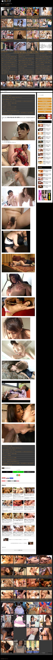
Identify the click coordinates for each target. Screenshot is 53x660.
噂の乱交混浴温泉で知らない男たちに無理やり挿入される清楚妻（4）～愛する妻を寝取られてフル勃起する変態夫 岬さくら (18, 112)
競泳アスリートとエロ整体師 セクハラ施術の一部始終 (25, 64)
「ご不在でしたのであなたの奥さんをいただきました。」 (43, 68)
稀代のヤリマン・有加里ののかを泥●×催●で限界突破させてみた (10, 110)
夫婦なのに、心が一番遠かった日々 (7, 95)
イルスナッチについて (44, 98)
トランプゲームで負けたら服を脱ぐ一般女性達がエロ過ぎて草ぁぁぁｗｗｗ (9, 56)
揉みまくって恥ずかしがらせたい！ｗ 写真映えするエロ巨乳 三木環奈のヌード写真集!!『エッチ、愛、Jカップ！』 (9, 64)
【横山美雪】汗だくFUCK (21, 56)
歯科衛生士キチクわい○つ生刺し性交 (7, 114)
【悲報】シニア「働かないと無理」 (6, 68)
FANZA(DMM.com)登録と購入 (45, 103)
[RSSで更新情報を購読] (19, 475)
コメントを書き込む (18, 550)
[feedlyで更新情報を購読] (17, 475)
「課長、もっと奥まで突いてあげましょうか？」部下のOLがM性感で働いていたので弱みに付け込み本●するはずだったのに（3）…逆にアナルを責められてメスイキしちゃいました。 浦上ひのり (26, 62)
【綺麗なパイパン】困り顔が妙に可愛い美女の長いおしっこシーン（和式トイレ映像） (9, 62)
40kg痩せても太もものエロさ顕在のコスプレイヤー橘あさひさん (9, 60)
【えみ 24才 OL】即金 (21, 68)
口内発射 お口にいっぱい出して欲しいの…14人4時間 (42, 66)
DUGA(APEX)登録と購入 (44, 106)
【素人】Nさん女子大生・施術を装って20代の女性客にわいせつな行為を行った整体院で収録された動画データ (9, 66)
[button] (29, 472)
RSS (45, 111)
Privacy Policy (44, 101)
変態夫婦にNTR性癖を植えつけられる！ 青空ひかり (25, 60)
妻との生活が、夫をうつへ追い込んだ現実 (41, 54)
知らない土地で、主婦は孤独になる (6, 54)
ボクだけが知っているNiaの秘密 (22, 66)
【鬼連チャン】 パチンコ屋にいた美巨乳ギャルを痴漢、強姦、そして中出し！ (9, 58)
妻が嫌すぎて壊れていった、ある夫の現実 (23, 54)
